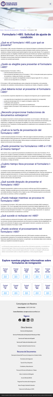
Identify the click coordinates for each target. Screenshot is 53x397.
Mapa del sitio (35, 395)
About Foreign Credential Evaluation (26, 385)
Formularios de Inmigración (26, 359)
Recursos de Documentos (26, 351)
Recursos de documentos (12, 30)
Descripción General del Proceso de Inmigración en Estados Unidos (26, 355)
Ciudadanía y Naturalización (26, 366)
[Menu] (50, 4)
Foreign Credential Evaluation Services (26, 346)
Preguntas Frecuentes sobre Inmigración (27, 381)
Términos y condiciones (41, 395)
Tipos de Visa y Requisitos (26, 362)
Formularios (23, 30)
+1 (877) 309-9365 (30, 307)
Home (1, 30)
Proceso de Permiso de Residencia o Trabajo (26, 370)
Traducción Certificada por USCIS (26, 389)
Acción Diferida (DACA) (26, 378)
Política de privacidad (48, 395)
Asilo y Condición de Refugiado (26, 374)
